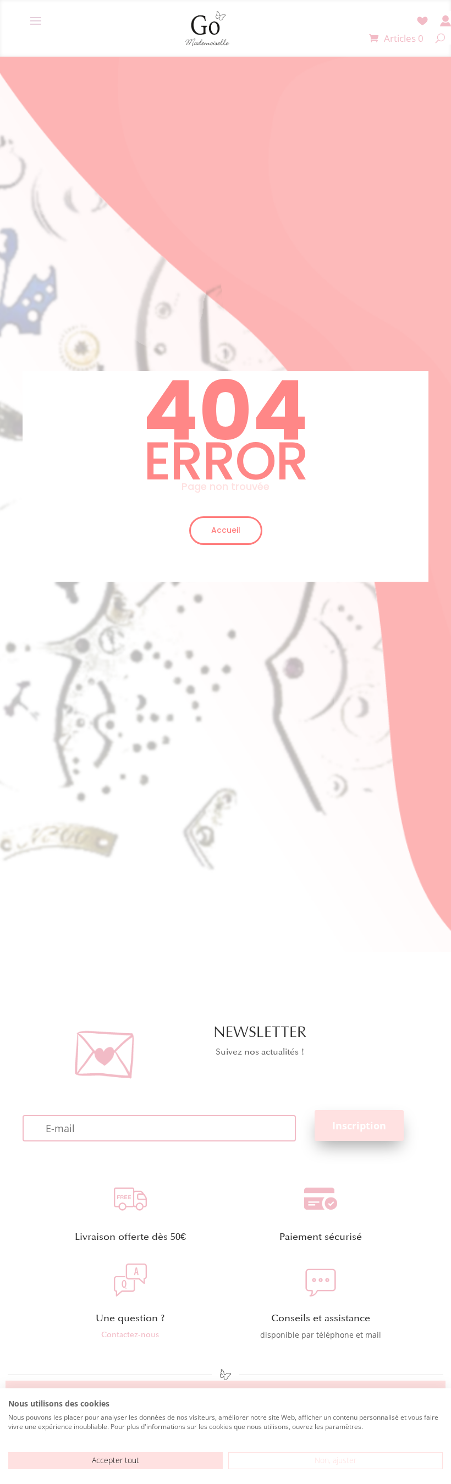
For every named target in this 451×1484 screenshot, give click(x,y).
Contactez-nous (130, 1334)
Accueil (225, 530)
